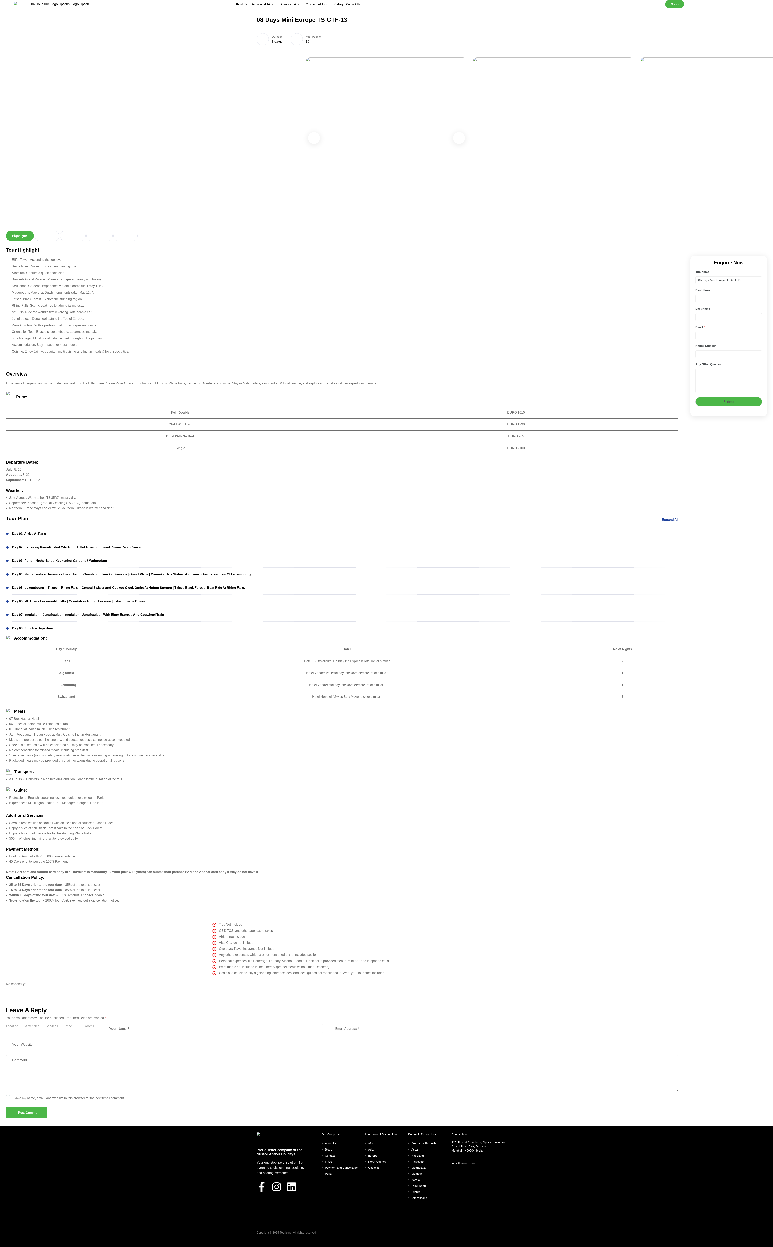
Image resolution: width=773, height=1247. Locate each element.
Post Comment (29, 1113)
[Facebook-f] (262, 1187)
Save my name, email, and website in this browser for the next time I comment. (69, 1098)
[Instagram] (277, 1187)
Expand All (670, 519)
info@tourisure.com (464, 1163)
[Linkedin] (291, 1187)
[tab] (20, 236)
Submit (728, 402)
